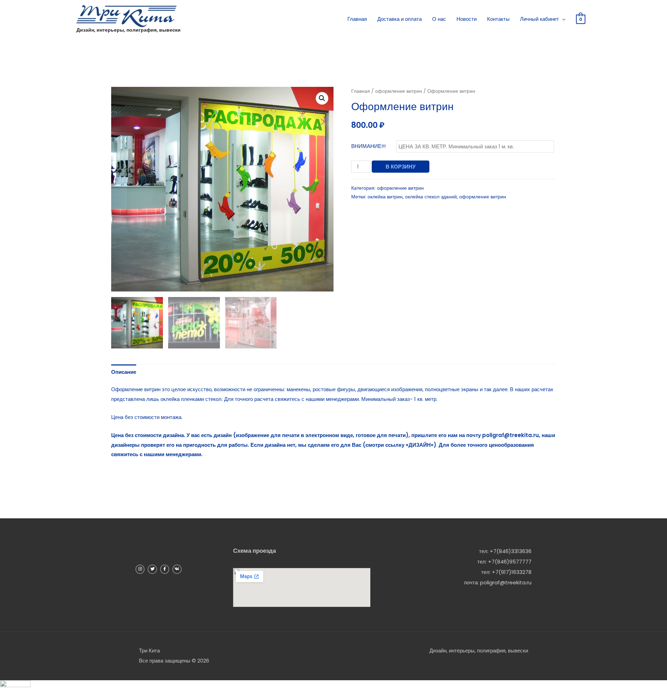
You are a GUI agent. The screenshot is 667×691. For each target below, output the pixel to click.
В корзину (400, 166)
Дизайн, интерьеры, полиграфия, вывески (128, 29)
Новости (466, 19)
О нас (439, 19)
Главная (357, 19)
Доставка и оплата (399, 19)
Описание (123, 372)
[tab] (123, 371)
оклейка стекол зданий (431, 197)
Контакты (498, 19)
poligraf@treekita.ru (506, 582)
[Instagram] (140, 569)
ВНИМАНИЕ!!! (368, 146)
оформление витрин (398, 91)
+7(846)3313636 (511, 551)
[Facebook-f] (164, 569)
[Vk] (176, 569)
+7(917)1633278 (512, 572)
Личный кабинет (539, 19)
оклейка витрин (385, 197)
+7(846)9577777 (510, 561)
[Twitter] (152, 569)
